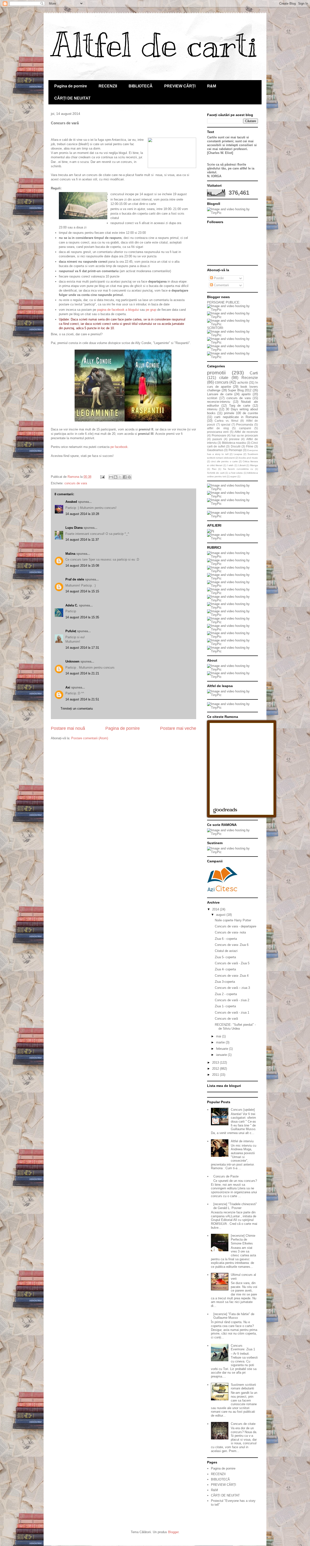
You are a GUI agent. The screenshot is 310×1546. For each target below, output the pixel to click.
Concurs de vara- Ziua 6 (231, 945)
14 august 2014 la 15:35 (82, 617)
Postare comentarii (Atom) (89, 738)
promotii (216, 372)
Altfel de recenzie (246, 431)
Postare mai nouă (68, 728)
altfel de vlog (218, 428)
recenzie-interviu (218, 401)
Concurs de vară (226, 1018)
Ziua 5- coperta (225, 957)
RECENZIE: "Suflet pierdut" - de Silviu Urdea (235, 1026)
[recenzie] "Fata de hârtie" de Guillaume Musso (233, 1316)
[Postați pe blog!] (115, 477)
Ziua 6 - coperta (226, 939)
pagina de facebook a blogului (118, 309)
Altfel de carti (154, 45)
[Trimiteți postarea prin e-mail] (102, 477)
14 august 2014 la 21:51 (82, 699)
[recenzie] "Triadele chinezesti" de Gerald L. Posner (235, 1206)
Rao (214, 469)
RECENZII (108, 86)
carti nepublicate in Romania (236, 417)
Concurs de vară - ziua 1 (232, 1012)
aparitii (246, 394)
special (225, 424)
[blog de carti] (222, 879)
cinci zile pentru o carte (224, 461)
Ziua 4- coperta (225, 969)
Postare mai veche (178, 728)
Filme (249, 446)
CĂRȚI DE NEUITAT (72, 98)
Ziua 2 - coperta (226, 994)
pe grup (151, 309)
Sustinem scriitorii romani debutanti (243, 1386)
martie (221, 1042)
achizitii (242, 382)
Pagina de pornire (70, 86)
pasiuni (217, 439)
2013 (216, 1062)
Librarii (242, 465)
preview (234, 439)
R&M (211, 86)
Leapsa (238, 454)
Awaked (71, 502)
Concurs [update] (243, 1109)
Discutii (235, 446)
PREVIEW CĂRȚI (179, 86)
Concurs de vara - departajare (235, 926)
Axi (67, 687)
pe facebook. (119, 447)
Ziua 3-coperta (225, 981)
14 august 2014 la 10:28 (82, 514)
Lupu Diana (74, 527)
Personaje (235, 450)
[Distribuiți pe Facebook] (124, 477)
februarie (222, 1048)
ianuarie (222, 1055)
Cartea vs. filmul (226, 420)
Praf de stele (74, 579)
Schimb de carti (216, 472)
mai (219, 1036)
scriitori (212, 398)
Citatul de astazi (226, 951)
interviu (212, 409)
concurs (221, 382)
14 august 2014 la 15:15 (82, 591)
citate (223, 378)
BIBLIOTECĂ (141, 86)
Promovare (219, 435)
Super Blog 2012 (239, 390)
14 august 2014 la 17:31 (82, 647)
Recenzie (249, 378)
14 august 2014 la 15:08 (82, 565)
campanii (245, 428)
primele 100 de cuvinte (241, 413)
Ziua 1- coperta (225, 1006)
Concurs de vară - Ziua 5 (232, 963)
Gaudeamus (215, 450)
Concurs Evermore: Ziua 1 (243, 1347)
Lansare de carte (219, 394)
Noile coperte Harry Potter (233, 920)
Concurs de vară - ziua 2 (232, 1000)
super (233, 476)
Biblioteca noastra (234, 442)
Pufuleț (70, 631)
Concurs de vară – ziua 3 (232, 988)
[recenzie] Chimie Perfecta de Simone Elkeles (243, 1239)
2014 (216, 909)
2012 (216, 1068)
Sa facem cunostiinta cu (238, 469)
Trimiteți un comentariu (77, 708)
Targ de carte (239, 405)
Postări (218, 278)
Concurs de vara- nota (230, 932)
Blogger (173, 1532)
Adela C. (71, 605)
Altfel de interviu (242, 1141)
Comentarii (221, 285)
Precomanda (244, 424)
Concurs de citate (243, 1424)
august (221, 914)
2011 (216, 1074)
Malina (70, 553)
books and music (248, 457)
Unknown (72, 661)
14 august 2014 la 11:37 (82, 539)
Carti (254, 373)
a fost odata (236, 472)
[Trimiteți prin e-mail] (110, 477)
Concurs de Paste (226, 1176)
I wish (230, 465)
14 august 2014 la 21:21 (82, 673)
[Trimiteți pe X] (120, 477)
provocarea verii (218, 431)
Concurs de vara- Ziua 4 (231, 975)
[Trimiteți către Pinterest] (129, 477)
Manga (254, 465)
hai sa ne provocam (245, 435)
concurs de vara (75, 483)
